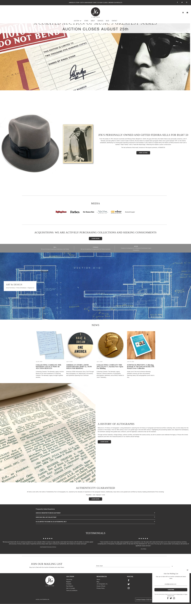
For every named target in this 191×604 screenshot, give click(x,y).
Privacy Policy (101, 588)
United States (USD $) (144, 600)
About (93, 21)
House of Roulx (101, 586)
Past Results (69, 586)
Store (86, 21)
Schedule (68, 584)
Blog (107, 21)
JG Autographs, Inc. (102, 584)
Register (68, 581)
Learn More (95, 238)
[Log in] (183, 12)
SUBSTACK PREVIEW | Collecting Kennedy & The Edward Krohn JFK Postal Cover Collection (140, 366)
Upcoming (69, 579)
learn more (104, 441)
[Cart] (187, 12)
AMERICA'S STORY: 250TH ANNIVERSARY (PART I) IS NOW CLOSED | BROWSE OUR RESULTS (95, 2)
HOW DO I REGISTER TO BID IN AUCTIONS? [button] (48, 513)
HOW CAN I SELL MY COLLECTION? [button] (46, 517)
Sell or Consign (70, 588)
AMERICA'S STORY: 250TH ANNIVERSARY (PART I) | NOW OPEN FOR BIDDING (79, 366)
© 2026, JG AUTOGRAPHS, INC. (42, 599)
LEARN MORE (95, 499)
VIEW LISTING (143, 152)
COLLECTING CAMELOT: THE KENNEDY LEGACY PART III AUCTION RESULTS (48, 366)
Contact (114, 21)
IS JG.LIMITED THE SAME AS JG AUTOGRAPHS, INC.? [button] (51, 521)
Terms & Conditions (71, 590)
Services (100, 21)
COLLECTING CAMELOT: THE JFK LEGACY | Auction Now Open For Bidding (110, 366)
